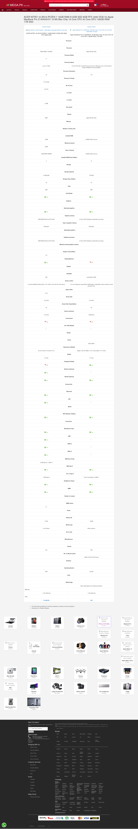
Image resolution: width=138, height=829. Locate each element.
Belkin (81, 749)
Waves (58, 776)
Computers (34, 10)
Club (73, 753)
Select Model (47, 27)
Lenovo (73, 737)
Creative (97, 753)
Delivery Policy (33, 747)
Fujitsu (58, 759)
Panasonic (97, 737)
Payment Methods (34, 750)
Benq (89, 749)
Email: (30, 728)
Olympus (90, 765)
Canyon (58, 753)
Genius (66, 759)
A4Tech (58, 749)
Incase (58, 762)
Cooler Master (81, 752)
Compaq (89, 734)
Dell (96, 734)
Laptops (8, 10)
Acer (58, 734)
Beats (73, 749)
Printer (43, 10)
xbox (81, 776)
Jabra (65, 762)
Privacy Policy (33, 756)
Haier (89, 759)
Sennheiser (90, 769)
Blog (31, 773)
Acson (65, 749)
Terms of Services (34, 759)
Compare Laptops (34, 767)
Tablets (17, 10)
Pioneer (66, 741)
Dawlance (59, 756)
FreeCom (90, 756)
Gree (81, 759)
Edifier (81, 756)
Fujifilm (97, 756)
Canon (96, 749)
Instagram (32, 785)
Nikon (73, 765)
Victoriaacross (83, 772)
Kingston (74, 762)
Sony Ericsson (97, 740)
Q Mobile (74, 741)
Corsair (89, 753)
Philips (58, 741)
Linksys (81, 762)
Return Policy (33, 753)
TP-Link (74, 772)
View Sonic (90, 772)
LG (80, 737)
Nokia (89, 737)
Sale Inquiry (33, 765)
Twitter (31, 788)
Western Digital (74, 775)
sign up (31, 731)
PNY (65, 769)
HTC (65, 737)
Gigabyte (74, 759)
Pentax (58, 769)
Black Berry (82, 734)
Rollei (73, 769)
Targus (58, 772)
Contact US (32, 826)
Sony (89, 741)
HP (57, 737)
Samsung (82, 741)
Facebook (32, 779)
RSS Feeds (33, 791)
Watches (82, 10)
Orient (96, 765)
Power (90, 10)
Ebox (65, 756)
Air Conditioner (71, 10)
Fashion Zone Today (35, 797)
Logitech (90, 762)
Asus (73, 734)
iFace (96, 759)
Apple (65, 734)
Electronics (52, 10)
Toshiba (58, 744)
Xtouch (89, 776)
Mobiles (25, 10)
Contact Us (32, 770)
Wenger (66, 776)
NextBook (66, 765)
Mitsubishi (59, 765)
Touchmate (66, 772)
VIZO (96, 772)
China (65, 753)
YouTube (32, 782)
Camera (61, 10)
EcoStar (74, 756)
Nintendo (82, 765)
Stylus (96, 769)
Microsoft (97, 762)
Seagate (82, 769)
